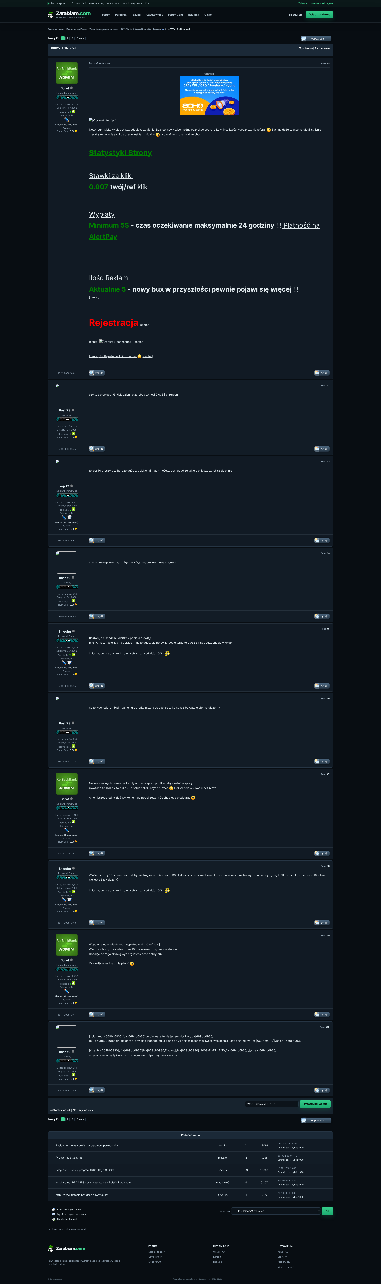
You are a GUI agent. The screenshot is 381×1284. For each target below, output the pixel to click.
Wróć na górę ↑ (286, 1267)
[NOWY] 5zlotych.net (69, 1157)
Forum (106, 14)
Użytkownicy (154, 14)
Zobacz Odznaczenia (66, 124)
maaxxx (222, 1157)
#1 (328, 63)
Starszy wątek (61, 1110)
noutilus (223, 1145)
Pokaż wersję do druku (69, 1209)
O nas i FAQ (219, 1251)
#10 (328, 1027)
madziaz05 (222, 1182)
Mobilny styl (284, 1261)
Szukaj (137, 14)
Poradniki (121, 14)
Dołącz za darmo (319, 14)
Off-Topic (126, 29)
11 (246, 1145)
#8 (328, 866)
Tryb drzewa (306, 48)
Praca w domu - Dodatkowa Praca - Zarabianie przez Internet (83, 29)
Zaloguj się (296, 14)
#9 (328, 935)
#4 (328, 553)
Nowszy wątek (82, 1110)
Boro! (65, 88)
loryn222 (222, 1194)
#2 (328, 385)
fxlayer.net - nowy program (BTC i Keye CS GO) (85, 1170)
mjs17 (64, 486)
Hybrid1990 (298, 1147)
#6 (328, 698)
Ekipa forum (154, 1261)
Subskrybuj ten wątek (68, 1219)
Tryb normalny (322, 48)
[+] (73, 111)
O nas (208, 14)
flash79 (65, 410)
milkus (223, 1170)
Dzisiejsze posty (156, 1251)
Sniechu (65, 631)
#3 (328, 461)
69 (246, 1170)
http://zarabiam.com (132, 653)
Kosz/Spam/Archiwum (148, 29)
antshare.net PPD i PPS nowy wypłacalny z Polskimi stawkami (93, 1182)
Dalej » (80, 38)
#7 (328, 774)
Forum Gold (175, 14)
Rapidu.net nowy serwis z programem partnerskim (87, 1145)
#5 (328, 628)
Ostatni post (284, 1147)
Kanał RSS (283, 1251)
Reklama (193, 14)
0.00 (72, 131)
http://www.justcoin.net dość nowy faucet (82, 1194)
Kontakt (217, 1256)
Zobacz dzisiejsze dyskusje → (315, 3)
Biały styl (282, 1256)
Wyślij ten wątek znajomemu (71, 1214)
